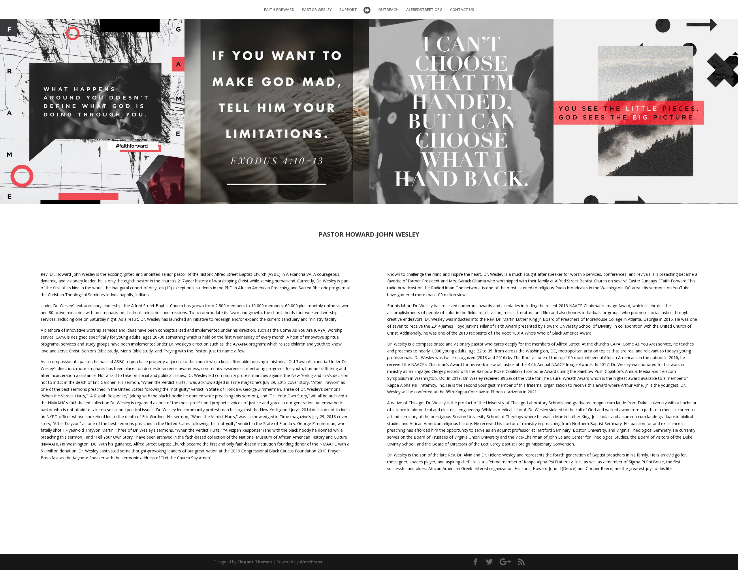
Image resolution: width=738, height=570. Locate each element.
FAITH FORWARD (279, 9)
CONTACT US (462, 9)
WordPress (311, 562)
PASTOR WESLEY (317, 9)
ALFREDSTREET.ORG (424, 9)
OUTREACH (388, 9)
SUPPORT (348, 9)
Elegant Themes (255, 562)
